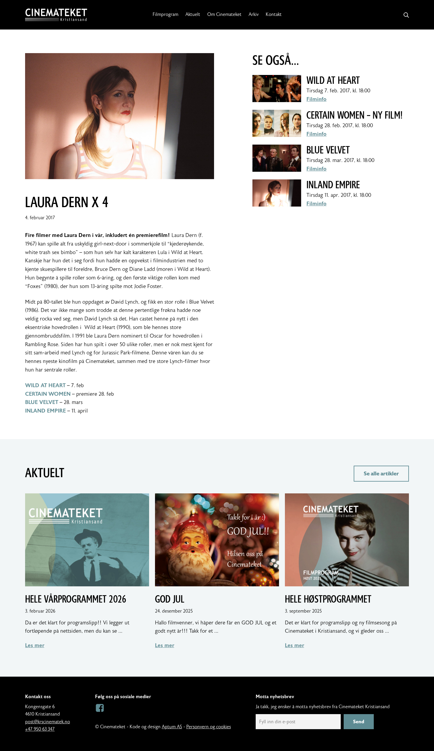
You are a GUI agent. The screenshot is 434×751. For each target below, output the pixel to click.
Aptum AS (172, 726)
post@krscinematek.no (47, 721)
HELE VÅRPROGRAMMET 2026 (75, 599)
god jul (170, 599)
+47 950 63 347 (40, 729)
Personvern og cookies (208, 726)
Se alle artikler (381, 474)
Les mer (34, 645)
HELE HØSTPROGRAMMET (328, 599)
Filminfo (316, 99)
